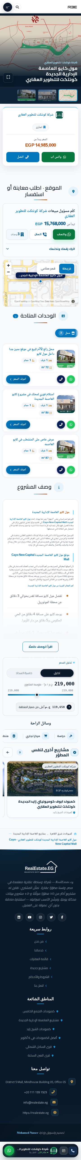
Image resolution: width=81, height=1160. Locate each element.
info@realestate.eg (35, 1102)
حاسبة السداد (24, 673)
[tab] (67, 95)
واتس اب (56, 157)
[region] (40, 283)
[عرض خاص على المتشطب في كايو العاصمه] (40, 456)
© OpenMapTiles (36, 301)
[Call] (61, 379)
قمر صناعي (48, 268)
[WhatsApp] (71, 379)
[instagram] (40, 917)
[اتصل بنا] (73, 1151)
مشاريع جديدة (39, 968)
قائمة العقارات (39, 959)
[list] (40, 736)
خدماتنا (38, 950)
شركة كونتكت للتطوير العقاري (35, 114)
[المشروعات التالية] (8, 752)
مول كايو (64, 512)
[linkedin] (19, 917)
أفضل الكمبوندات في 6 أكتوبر (39, 1038)
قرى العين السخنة (39, 1055)
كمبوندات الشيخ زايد (39, 1029)
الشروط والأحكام (39, 977)
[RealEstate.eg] (72, 7)
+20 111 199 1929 (35, 1092)
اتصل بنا (39, 985)
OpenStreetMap (62, 301)
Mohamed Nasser (27, 1133)
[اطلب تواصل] (64, 1151)
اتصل (20, 157)
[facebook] (62, 917)
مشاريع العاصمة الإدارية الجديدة (29, 834)
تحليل (57, 673)
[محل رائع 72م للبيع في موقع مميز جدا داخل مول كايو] (40, 365)
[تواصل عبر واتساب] (9, 1151)
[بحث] (17, 7)
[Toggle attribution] (73, 301)
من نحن (39, 941)
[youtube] (29, 917)
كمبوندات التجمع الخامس (39, 1011)
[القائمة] (7, 7)
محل (65, 333)
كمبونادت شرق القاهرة (61, 834)
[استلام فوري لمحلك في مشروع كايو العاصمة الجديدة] (40, 410)
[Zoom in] (8, 265)
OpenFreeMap (21, 301)
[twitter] (51, 917)
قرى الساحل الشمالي (39, 1047)
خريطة (66, 268)
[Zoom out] (8, 272)
